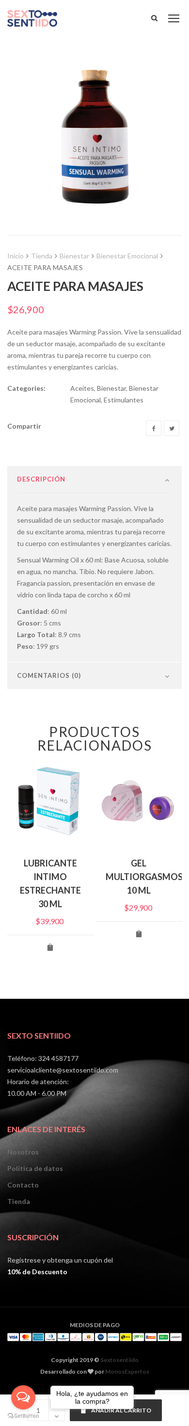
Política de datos (35, 1168)
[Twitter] (171, 428)
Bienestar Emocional (127, 256)
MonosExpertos (127, 1371)
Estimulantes (123, 400)
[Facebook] (153, 428)
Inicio (15, 256)
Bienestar (74, 256)
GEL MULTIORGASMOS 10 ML (144, 877)
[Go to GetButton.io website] (23, 1416)
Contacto (23, 1185)
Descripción (41, 479)
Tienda (41, 256)
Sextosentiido (119, 1359)
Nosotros (23, 1152)
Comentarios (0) (49, 675)
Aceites (82, 388)
